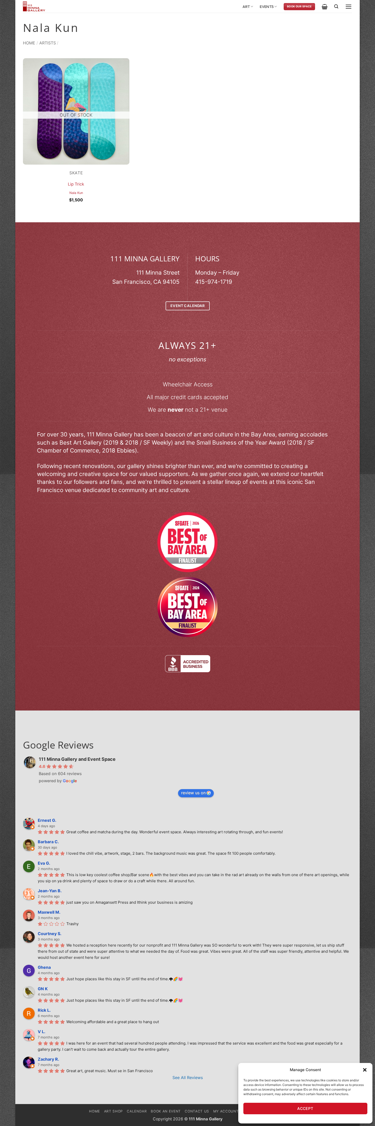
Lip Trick (76, 184)
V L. (41, 1031)
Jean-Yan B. (50, 890)
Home (29, 42)
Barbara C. (48, 841)
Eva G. (44, 863)
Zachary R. (48, 1059)
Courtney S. (49, 933)
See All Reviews (187, 1077)
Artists (47, 42)
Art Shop (113, 1111)
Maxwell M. (49, 912)
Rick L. (44, 1010)
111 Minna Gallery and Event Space (77, 759)
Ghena (44, 967)
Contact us (197, 1111)
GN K (43, 988)
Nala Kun (76, 193)
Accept (305, 1108)
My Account (226, 1111)
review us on (193, 792)
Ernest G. (47, 820)
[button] (364, 1069)
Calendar (137, 1111)
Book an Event (166, 1111)
